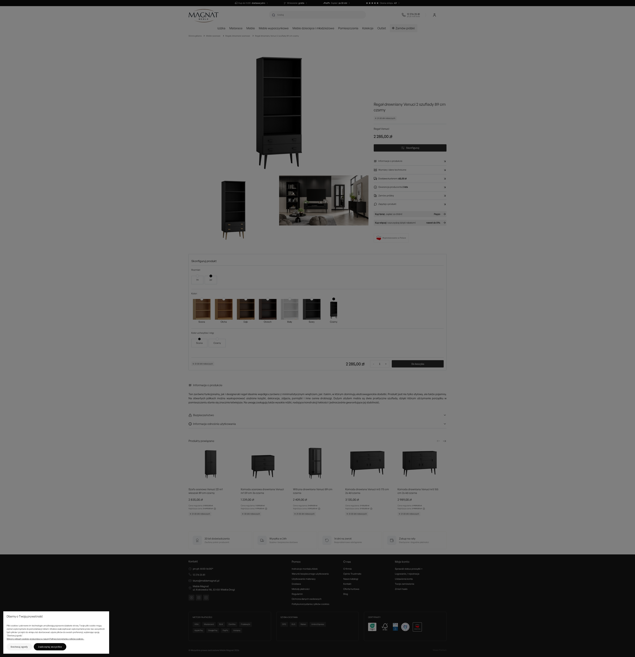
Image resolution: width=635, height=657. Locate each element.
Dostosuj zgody (19, 646)
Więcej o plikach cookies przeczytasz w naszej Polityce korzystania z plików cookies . (45, 638)
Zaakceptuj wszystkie (50, 646)
